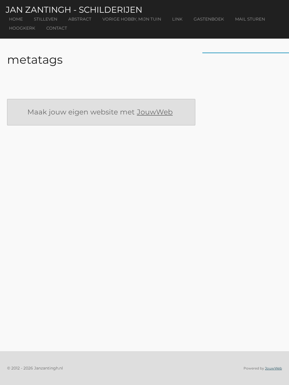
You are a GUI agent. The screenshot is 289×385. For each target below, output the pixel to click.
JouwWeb (155, 112)
